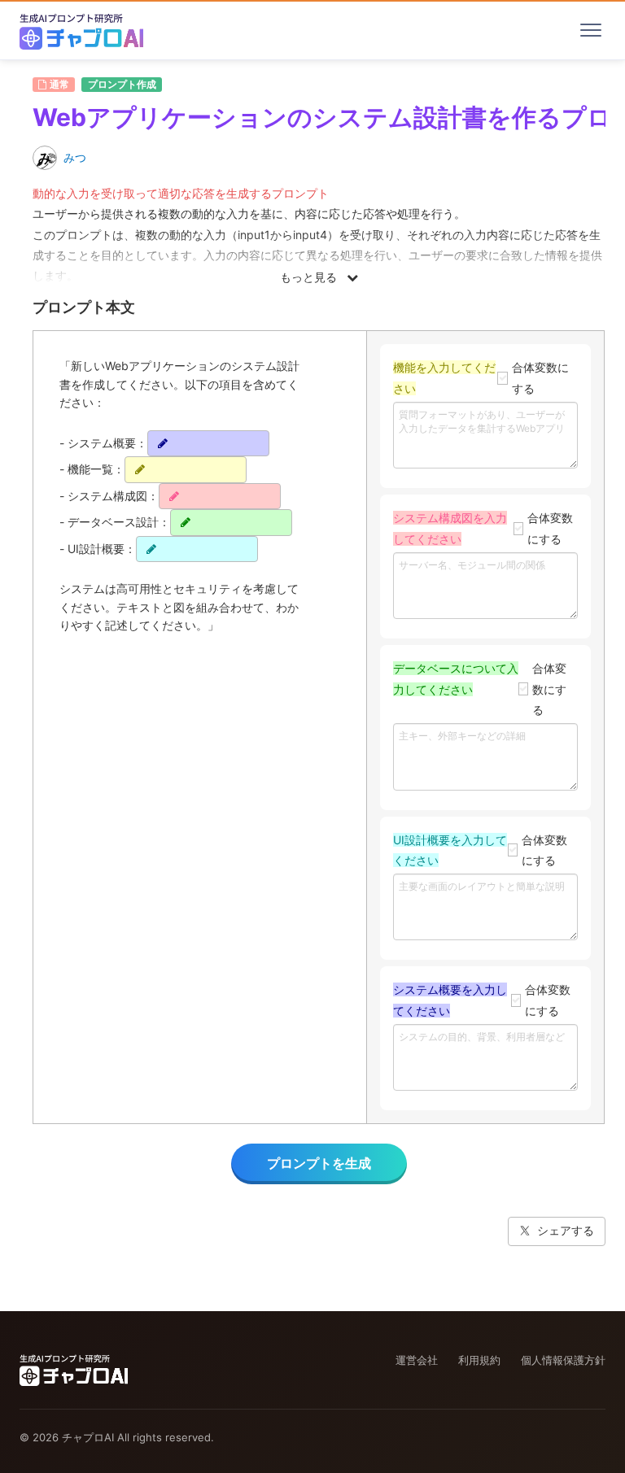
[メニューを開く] (590, 30)
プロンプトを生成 (319, 1163)
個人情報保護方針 (563, 1359)
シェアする (565, 1230)
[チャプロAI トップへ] (81, 30)
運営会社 (417, 1359)
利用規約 (479, 1359)
